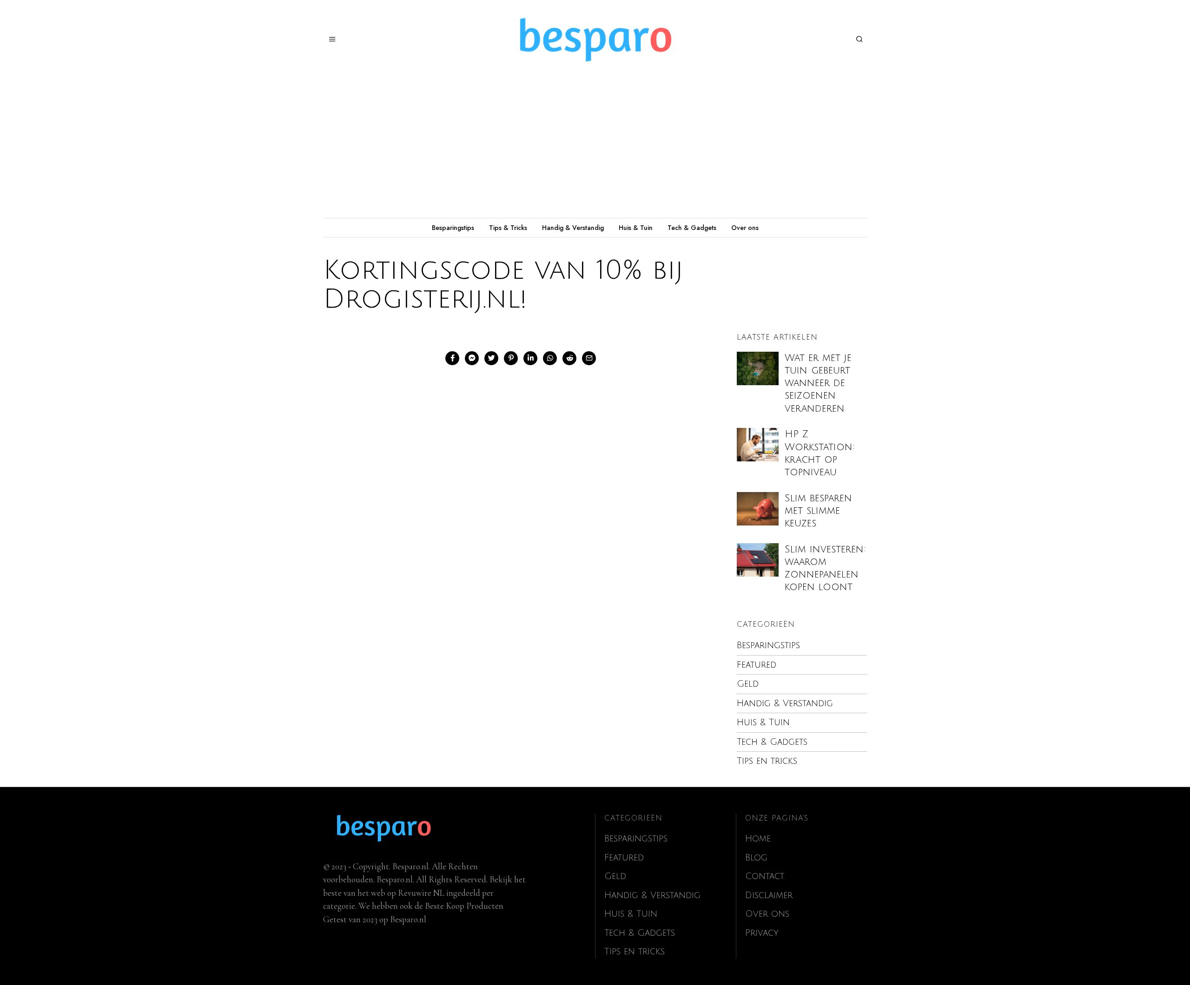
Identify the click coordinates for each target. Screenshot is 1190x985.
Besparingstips (453, 227)
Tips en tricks (767, 761)
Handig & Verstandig (573, 227)
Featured (756, 665)
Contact (764, 876)
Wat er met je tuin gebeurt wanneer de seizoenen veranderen (818, 383)
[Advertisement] (595, 148)
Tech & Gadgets (692, 227)
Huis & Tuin (636, 227)
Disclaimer (769, 895)
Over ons (745, 227)
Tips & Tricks (508, 227)
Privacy (762, 933)
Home (758, 838)
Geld (748, 684)
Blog (756, 857)
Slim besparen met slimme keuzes (818, 511)
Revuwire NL (421, 892)
